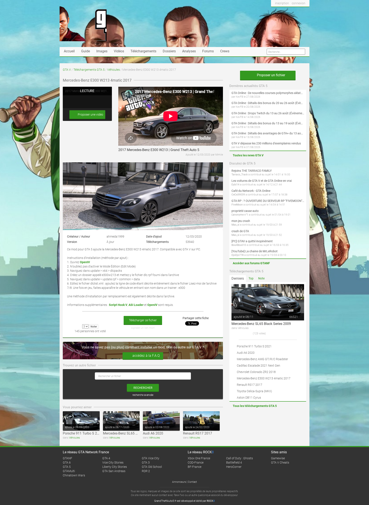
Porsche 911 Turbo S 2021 (83, 433)
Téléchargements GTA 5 (89, 69)
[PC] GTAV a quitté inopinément (252, 241)
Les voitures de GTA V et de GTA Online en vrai (261, 180)
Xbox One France (199, 458)
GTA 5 (67, 466)
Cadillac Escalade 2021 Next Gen (258, 365)
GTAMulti (69, 471)
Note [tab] (261, 278)
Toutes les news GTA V (248, 155)
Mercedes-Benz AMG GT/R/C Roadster (262, 359)
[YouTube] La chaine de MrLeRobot (254, 251)
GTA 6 (67, 462)
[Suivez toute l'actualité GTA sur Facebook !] (274, 11)
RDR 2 (146, 471)
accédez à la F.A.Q (146, 356)
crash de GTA (240, 231)
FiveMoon (237, 204)
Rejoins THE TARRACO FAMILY (251, 170)
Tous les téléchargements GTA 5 (255, 406)
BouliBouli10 (238, 245)
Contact (192, 481)
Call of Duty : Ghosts (239, 458)
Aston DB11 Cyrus (249, 397)
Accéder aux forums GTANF (251, 263)
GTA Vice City (150, 458)
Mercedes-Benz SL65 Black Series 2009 (132, 433)
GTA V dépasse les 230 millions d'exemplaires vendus (266, 143)
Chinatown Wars (74, 475)
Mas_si (235, 224)
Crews (224, 51)
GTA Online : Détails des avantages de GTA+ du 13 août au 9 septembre (267, 133)
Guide (85, 51)
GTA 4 (106, 458)
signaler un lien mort (143, 327)
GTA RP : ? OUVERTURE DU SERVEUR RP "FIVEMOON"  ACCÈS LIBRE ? (267, 201)
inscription (282, 3)
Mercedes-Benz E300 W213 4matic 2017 (263, 378)
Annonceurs (179, 481)
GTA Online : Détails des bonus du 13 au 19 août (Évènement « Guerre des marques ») (267, 123)
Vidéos (119, 51)
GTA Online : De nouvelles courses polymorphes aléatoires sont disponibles (267, 93)
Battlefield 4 (234, 462)
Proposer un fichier (270, 75)
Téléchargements (143, 51)
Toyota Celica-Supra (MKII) (254, 391)
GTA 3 (146, 462)
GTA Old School (152, 466)
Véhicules (113, 69)
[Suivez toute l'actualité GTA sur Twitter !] (281, 11)
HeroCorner (234, 466)
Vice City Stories (112, 462)
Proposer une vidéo (90, 114)
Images (101, 51)
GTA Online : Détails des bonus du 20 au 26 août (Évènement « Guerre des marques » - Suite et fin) (267, 103)
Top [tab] (251, 278)
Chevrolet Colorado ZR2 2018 (256, 372)
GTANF (67, 458)
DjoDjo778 (237, 255)
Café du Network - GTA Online (250, 190)
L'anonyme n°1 (239, 214)
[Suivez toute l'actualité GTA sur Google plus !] (289, 11)
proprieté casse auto (245, 211)
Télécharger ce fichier (143, 320)
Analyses (189, 51)
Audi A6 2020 (153, 433)
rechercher (142, 387)
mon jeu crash (240, 221)
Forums (208, 51)
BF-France (194, 466)
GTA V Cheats (280, 462)
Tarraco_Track (239, 174)
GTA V (67, 69)
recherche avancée (142, 394)
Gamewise (278, 458)
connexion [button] (298, 3)
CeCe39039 (238, 194)
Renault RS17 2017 (197, 433)
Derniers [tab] (237, 278)
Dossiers (169, 51)
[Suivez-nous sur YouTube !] (297, 11)
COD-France (196, 462)
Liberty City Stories (114, 466)
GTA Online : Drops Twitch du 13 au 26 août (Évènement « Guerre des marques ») (267, 113)
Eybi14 (235, 184)
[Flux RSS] (305, 11)
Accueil (69, 51)
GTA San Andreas (113, 471)
